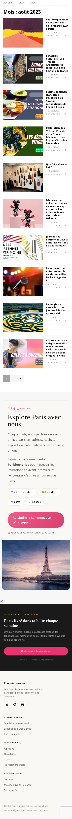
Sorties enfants (12, 790)
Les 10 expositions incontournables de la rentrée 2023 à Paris (57, 24)
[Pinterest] (15, 704)
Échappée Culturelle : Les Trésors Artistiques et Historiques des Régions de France (57, 63)
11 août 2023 (53, 249)
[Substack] (22, 704)
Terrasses (9, 779)
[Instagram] (7, 704)
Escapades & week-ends (17, 728)
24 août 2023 (53, 74)
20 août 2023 (53, 147)
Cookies (44, 810)
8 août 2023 (53, 284)
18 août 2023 (53, 171)
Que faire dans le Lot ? (56, 166)
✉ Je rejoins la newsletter (36, 651)
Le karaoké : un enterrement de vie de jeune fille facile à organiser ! (56, 274)
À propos (9, 748)
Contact (8, 759)
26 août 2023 (53, 32)
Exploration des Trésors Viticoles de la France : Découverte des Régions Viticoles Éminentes (56, 135)
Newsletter (10, 754)
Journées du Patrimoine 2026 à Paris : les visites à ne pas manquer (57, 241)
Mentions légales (12, 810)
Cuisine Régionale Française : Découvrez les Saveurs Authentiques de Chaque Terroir (56, 99)
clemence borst (53, 35)
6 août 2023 (53, 317)
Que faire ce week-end (16, 723)
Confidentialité (30, 810)
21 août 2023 (53, 111)
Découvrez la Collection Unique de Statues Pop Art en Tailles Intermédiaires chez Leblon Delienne (56, 209)
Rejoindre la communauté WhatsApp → (32, 520)
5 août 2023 (53, 359)
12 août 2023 (53, 222)
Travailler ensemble (14, 764)
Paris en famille (12, 734)
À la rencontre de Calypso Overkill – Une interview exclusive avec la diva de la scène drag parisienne (56, 348)
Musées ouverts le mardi (17, 784)
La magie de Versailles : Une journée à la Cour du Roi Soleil (56, 309)
